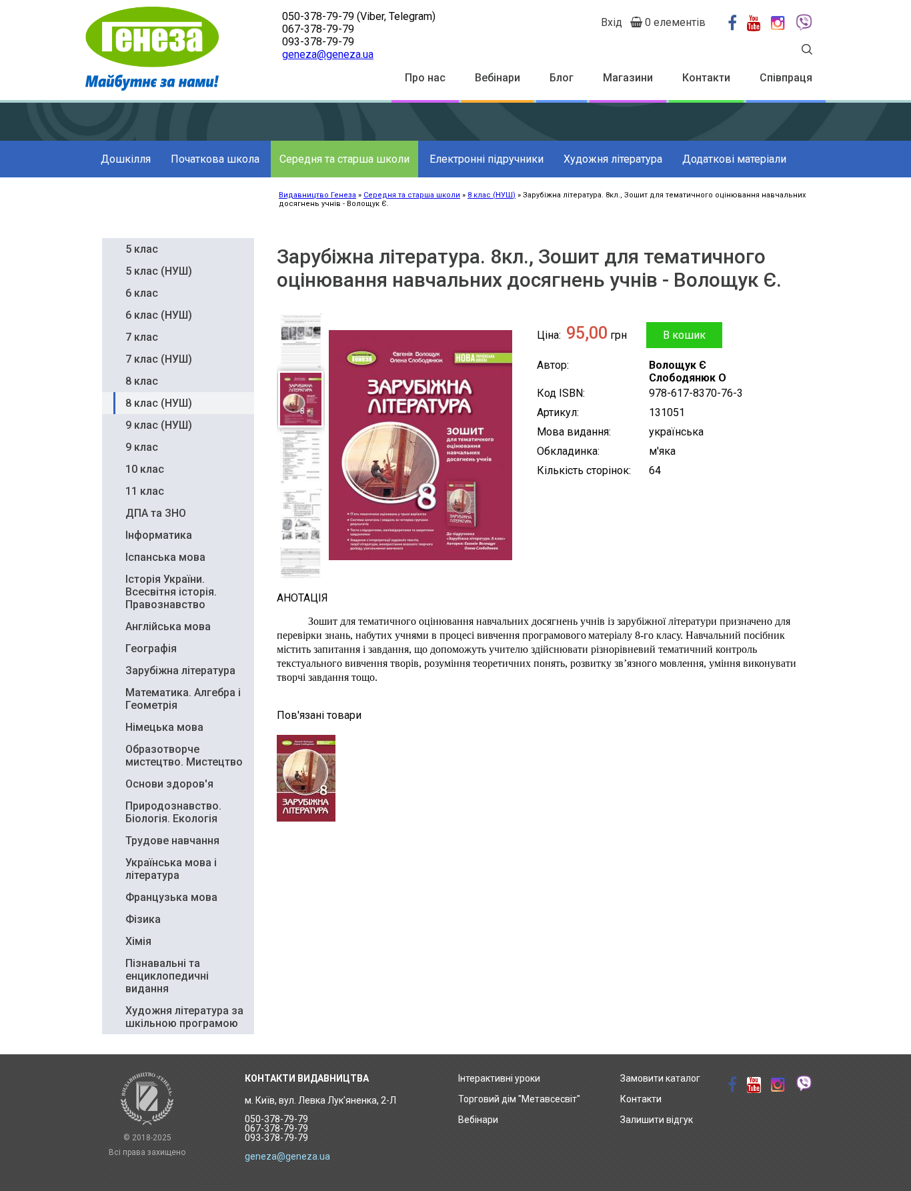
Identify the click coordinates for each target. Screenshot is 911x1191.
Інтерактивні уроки (499, 1078)
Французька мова (171, 897)
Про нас (425, 77)
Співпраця (786, 77)
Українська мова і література (171, 869)
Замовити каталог (660, 1078)
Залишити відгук (656, 1119)
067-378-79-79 (318, 29)
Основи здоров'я (169, 784)
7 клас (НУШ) (158, 359)
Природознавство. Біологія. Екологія (173, 812)
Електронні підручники (486, 159)
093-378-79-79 (318, 41)
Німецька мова (164, 727)
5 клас (141, 249)
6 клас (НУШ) (158, 315)
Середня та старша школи (344, 159)
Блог (562, 77)
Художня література (613, 159)
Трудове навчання (172, 840)
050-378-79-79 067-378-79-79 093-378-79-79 (276, 1128)
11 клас (144, 491)
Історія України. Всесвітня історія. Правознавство (171, 592)
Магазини (628, 77)
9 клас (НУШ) (158, 425)
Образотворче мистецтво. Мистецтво (184, 755)
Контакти (706, 77)
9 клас (141, 447)
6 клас (141, 293)
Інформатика (158, 535)
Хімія (138, 941)
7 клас (141, 337)
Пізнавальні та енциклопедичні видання (167, 976)
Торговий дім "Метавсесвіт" (519, 1099)
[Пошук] (807, 51)
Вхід (611, 22)
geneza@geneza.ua (327, 54)
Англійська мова (168, 626)
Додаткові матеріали (734, 159)
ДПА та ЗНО (155, 513)
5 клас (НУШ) (158, 271)
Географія (151, 648)
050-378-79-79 (318, 16)
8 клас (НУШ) (492, 195)
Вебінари (497, 77)
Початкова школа (215, 159)
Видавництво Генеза (317, 195)
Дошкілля (126, 159)
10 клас (144, 469)
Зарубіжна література (180, 670)
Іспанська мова (165, 557)
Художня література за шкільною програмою (184, 1017)
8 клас (141, 381)
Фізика (143, 919)
